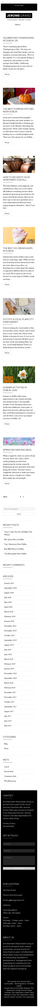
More (7, 74)
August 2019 (9, 645)
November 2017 (10, 697)
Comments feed (10, 776)
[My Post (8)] (19, 306)
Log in (6, 767)
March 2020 (8, 612)
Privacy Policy (9, 823)
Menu (17, 24)
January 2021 (9, 583)
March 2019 (8, 659)
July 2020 (7, 597)
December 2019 (10, 626)
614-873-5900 (19, 6)
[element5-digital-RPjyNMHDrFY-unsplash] (19, 32)
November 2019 (10, 631)
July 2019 (7, 650)
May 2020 (8, 602)
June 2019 (8, 654)
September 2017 (10, 706)
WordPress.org (10, 781)
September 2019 (10, 640)
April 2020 (8, 607)
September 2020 (10, 588)
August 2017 (9, 711)
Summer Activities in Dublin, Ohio (15, 388)
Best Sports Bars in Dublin (14, 539)
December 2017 (10, 692)
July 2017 (7, 716)
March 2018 (8, 683)
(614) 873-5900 (16, 895)
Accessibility (8, 826)
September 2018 (10, 678)
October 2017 (9, 702)
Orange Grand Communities (13, 988)
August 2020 (9, 593)
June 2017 (8, 721)
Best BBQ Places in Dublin (14, 549)
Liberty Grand (29, 992)
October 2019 (9, 635)
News (6, 748)
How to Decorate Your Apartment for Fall (16, 178)
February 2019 (9, 664)
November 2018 (10, 673)
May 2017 (8, 725)
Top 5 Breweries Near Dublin (15, 544)
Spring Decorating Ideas (17, 450)
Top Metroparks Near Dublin (15, 554)
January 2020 (9, 621)
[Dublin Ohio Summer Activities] (19, 374)
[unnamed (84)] (19, 441)
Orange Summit (21, 990)
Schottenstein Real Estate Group (17, 943)
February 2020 (9, 616)
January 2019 (9, 669)
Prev (5, 497)
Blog (5, 744)
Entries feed (8, 771)
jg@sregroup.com (16, 900)
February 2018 (9, 687)
